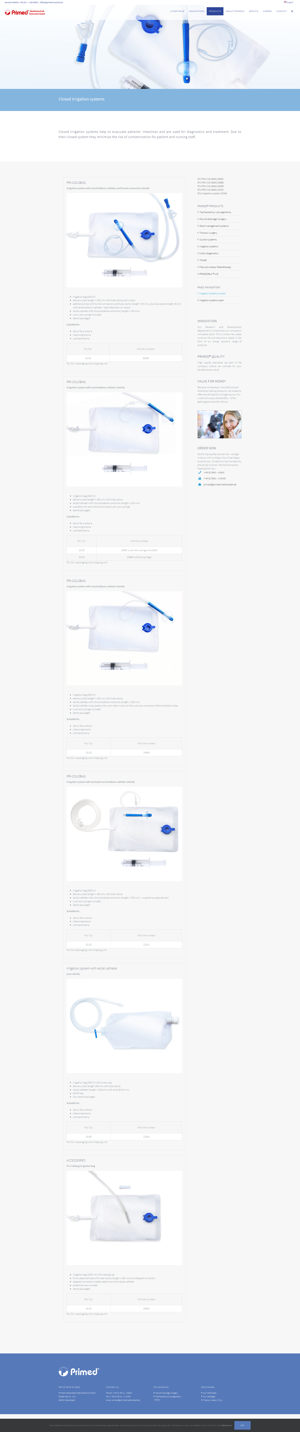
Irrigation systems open (211, 300)
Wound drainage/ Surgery (212, 219)
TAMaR (203, 260)
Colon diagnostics (208, 253)
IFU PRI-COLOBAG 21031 (211, 189)
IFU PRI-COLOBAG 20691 (211, 179)
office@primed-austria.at (51, 2)
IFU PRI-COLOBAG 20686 (211, 182)
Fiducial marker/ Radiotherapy (215, 267)
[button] (292, 11)
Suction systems (208, 239)
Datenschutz (226, 1425)
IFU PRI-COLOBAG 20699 (211, 186)
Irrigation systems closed (212, 293)
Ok (242, 1425)
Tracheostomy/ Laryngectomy (215, 212)
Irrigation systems (208, 246)
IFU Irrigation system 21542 (212, 193)
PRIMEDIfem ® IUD (208, 274)
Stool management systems (214, 226)
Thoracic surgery (208, 232)
